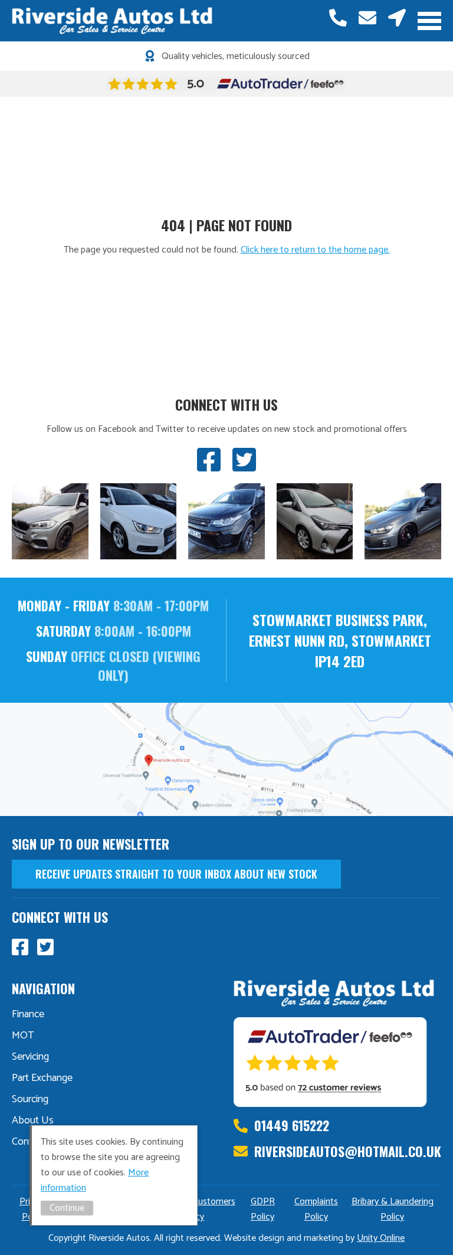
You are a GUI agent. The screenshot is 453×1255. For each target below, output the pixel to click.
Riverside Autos (112, 20)
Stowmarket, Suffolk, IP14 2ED (397, 18)
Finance (28, 1014)
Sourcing (30, 1099)
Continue (67, 1208)
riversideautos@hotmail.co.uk (367, 18)
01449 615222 (338, 18)
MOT (23, 1035)
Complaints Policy (316, 1209)
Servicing (30, 1056)
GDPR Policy (263, 1209)
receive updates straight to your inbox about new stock (176, 874)
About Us (33, 1120)
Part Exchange (42, 1078)
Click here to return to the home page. (315, 250)
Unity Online (381, 1238)
